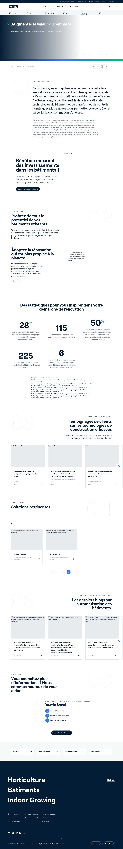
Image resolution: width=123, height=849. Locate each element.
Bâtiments (60, 7)
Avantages (30, 14)
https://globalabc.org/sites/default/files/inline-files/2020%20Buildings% (55, 386)
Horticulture (47, 7)
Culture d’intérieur (76, 7)
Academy (45, 821)
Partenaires (46, 818)
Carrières (11, 818)
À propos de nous (14, 814)
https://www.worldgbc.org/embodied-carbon (46, 377)
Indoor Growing (32, 800)
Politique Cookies (49, 844)
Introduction (13, 14)
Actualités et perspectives (85, 13)
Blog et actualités (31, 814)
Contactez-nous (14, 821)
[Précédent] (54, 572)
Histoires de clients (51, 14)
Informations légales (37, 844)
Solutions (66, 14)
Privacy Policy (60, 844)
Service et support (49, 814)
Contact (101, 14)
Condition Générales (23, 844)
